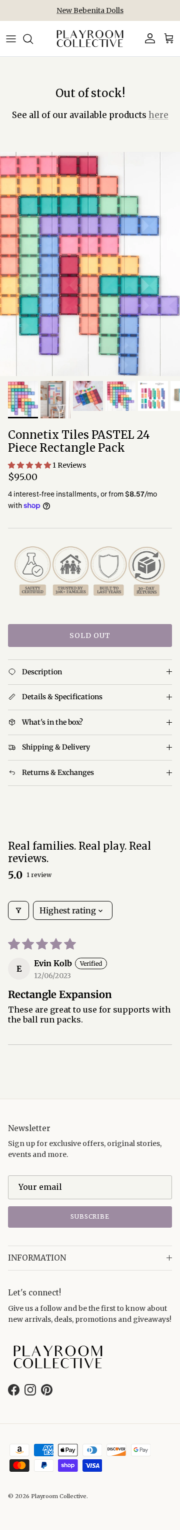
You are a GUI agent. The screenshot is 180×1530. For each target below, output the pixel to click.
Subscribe (90, 1216)
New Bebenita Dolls (90, 10)
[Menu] (11, 39)
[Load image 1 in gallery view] (90, 264)
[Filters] (18, 910)
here (158, 115)
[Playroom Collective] (90, 38)
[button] (30, 465)
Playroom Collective (58, 1496)
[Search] (33, 39)
